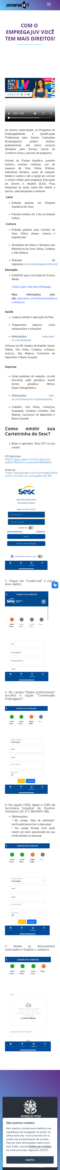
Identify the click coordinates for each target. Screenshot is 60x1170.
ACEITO (30, 1160)
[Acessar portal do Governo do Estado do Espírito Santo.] (30, 1109)
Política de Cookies (40, 1146)
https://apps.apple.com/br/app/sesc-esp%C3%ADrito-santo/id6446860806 (28, 460)
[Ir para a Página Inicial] (17, 5)
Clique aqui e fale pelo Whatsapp (31, 286)
